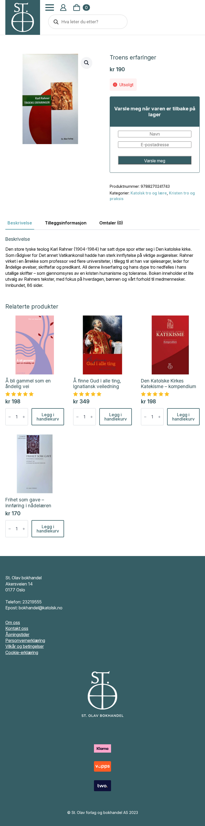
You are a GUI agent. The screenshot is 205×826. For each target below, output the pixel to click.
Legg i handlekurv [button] (48, 417)
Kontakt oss (16, 628)
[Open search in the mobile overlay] (87, 22)
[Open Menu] (49, 7)
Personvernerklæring (25, 640)
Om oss (12, 622)
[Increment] (24, 416)
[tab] (19, 223)
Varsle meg (154, 160)
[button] (86, 62)
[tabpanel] (102, 262)
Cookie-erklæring (21, 652)
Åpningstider (17, 634)
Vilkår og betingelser (24, 646)
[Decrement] (10, 416)
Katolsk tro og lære (149, 193)
